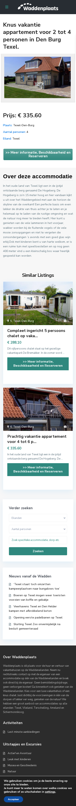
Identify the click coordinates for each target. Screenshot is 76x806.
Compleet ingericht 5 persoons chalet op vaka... (36, 333)
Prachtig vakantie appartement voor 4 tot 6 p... (36, 439)
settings (50, 792)
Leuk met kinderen (19, 759)
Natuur (12, 771)
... (63, 353)
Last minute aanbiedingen (24, 732)
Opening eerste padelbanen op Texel (38, 617)
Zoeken (38, 551)
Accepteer (13, 799)
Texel (16, 139)
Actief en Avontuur (20, 753)
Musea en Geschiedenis (22, 765)
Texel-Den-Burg (23, 125)
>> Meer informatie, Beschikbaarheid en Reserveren (38, 154)
